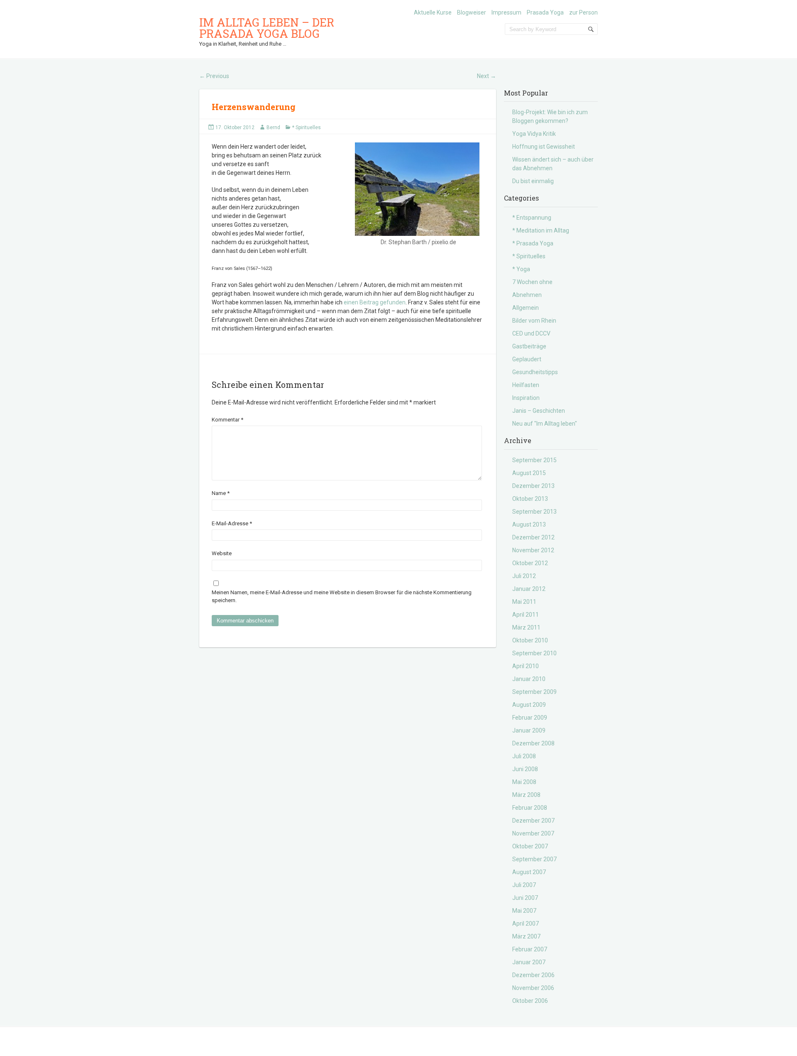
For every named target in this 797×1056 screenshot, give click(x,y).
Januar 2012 (528, 589)
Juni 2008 (525, 769)
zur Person (583, 12)
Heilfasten (525, 385)
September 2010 (534, 653)
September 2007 (534, 859)
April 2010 (525, 666)
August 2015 (529, 473)
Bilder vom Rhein (534, 320)
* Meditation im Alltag (540, 230)
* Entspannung (531, 217)
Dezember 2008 (533, 743)
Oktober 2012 (530, 563)
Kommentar (227, 420)
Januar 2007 (528, 962)
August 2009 (529, 704)
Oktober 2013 (530, 498)
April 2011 (525, 614)
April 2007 (525, 923)
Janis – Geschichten (538, 410)
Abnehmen (527, 295)
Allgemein (525, 307)
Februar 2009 (529, 717)
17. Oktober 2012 (234, 127)
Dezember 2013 (533, 486)
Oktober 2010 (530, 640)
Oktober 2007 (530, 846)
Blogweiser (471, 12)
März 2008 (526, 794)
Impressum (506, 12)
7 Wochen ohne (532, 282)
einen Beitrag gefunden (375, 302)
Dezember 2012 (533, 537)
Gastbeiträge (529, 346)
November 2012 (533, 550)
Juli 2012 (524, 576)
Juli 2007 (524, 885)
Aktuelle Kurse (433, 12)
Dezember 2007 (533, 820)
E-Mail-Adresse (232, 523)
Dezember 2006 (533, 975)
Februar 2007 (529, 949)
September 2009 (534, 691)
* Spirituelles (306, 127)
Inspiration (526, 397)
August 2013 (529, 524)
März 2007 (526, 936)
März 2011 (526, 627)
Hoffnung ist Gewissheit (543, 146)
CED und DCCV (531, 333)
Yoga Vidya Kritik (534, 133)
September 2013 (534, 511)
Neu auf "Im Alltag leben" (544, 423)
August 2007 (529, 872)
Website (222, 553)
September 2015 (534, 460)
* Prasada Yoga (532, 243)
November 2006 (533, 988)
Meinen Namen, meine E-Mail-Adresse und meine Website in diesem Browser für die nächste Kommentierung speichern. (342, 596)
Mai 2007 (524, 910)
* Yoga (521, 269)
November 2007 (533, 833)
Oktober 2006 (530, 1000)
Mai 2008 (524, 782)
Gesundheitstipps (535, 372)
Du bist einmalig (533, 181)
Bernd (273, 127)
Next (486, 76)
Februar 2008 (529, 807)
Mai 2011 (524, 601)
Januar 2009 (528, 730)
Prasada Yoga (545, 12)
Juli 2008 (524, 756)
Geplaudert (526, 359)
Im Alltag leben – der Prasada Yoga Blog (266, 28)
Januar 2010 (528, 679)
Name (221, 493)
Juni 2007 (525, 897)
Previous (214, 76)
